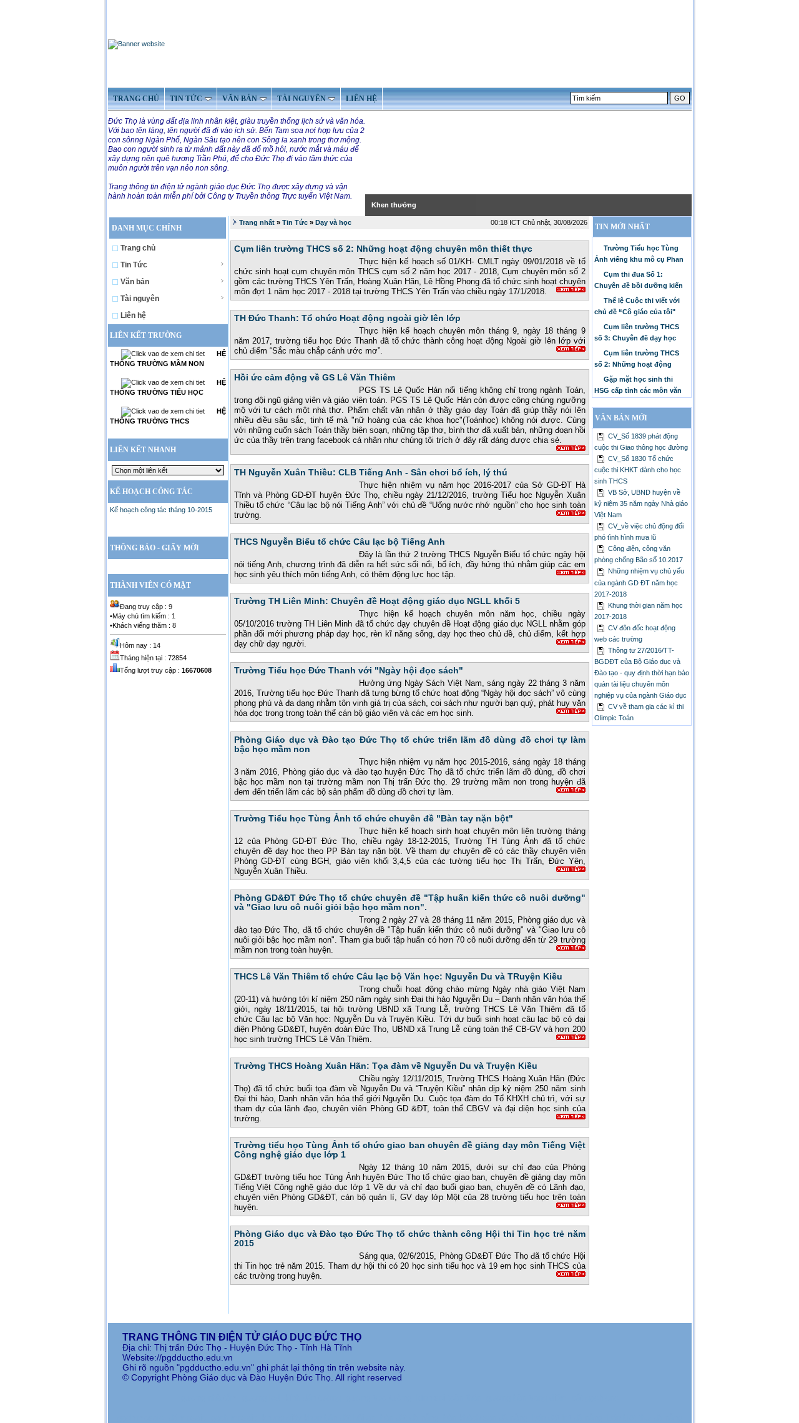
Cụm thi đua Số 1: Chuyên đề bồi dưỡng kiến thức (638, 283)
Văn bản (134, 281)
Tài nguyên (139, 298)
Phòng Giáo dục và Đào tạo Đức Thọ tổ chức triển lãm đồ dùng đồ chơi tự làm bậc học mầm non (410, 744)
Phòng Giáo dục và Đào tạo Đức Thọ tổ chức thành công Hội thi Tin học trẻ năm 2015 (410, 1238)
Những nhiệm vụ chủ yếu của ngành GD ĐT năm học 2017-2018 (639, 582)
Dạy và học (333, 222)
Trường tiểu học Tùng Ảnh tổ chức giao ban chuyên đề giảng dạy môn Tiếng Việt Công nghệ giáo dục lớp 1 (410, 1149)
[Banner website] (136, 43)
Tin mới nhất (622, 226)
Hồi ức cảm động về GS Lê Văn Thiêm (314, 377)
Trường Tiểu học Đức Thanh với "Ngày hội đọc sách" (348, 670)
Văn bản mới (621, 418)
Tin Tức (133, 264)
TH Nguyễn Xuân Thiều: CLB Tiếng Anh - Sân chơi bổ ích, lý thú (370, 472)
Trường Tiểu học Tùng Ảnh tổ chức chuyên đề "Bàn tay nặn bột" (373, 818)
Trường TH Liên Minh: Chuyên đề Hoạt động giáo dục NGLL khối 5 (377, 601)
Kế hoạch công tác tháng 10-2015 (161, 509)
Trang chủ (137, 248)
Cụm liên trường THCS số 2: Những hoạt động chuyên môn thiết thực (383, 249)
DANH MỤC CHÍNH (147, 228)
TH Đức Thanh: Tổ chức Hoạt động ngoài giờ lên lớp (347, 318)
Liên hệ (133, 315)
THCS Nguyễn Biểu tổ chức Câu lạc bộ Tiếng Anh (339, 542)
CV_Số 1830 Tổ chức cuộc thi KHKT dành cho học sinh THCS (637, 470)
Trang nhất (257, 222)
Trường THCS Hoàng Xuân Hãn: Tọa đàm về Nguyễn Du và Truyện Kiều (385, 1066)
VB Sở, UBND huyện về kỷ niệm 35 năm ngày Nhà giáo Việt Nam (641, 503)
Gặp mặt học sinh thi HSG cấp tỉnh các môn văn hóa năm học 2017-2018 (638, 388)
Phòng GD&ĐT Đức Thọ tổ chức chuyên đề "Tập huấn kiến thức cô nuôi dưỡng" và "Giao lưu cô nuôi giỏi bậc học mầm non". (410, 902)
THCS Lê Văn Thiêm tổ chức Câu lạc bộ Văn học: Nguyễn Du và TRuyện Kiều (398, 976)
